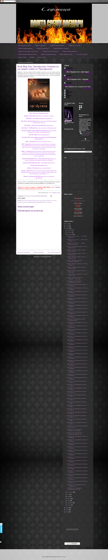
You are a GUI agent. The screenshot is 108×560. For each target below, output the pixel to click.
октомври (69, 234)
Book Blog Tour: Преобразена (44, 202)
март (68, 500)
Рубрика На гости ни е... (75, 45)
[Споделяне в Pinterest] (24, 198)
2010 (67, 509)
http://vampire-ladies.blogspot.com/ (78, 200)
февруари (70, 502)
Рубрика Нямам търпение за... (70, 51)
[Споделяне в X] (21, 198)
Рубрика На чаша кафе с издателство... (28, 51)
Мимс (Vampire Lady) (54, 192)
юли (68, 494)
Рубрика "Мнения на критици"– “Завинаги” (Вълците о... (75, 261)
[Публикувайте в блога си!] (20, 198)
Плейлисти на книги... (52, 200)
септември (70, 492)
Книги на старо (22, 57)
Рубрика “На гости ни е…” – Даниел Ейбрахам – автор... (76, 243)
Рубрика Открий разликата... (57, 45)
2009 (67, 512)
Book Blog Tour (32, 202)
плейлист (44, 200)
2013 (67, 226)
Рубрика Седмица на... (40, 45)
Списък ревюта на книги (24, 45)
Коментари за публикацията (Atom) (42, 256)
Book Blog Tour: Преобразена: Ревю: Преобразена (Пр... (76, 319)
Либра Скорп (35, 200)
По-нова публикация (23, 252)
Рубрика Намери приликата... (25, 48)
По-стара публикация (54, 252)
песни (40, 200)
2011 (67, 507)
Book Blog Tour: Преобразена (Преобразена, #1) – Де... (74, 488)
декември (70, 230)
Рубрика (26, 202)
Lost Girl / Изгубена (82, 54)
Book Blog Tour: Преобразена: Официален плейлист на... (74, 433)
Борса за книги (42, 57)
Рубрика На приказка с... (43, 48)
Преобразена (20, 202)
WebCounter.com (85, 140)
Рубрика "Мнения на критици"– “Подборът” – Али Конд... (75, 278)
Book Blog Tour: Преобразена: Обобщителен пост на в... (74, 281)
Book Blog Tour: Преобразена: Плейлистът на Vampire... (74, 430)
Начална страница (38, 252)
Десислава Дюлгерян (27, 200)
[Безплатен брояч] (85, 133)
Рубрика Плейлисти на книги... (61, 48)
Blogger (64, 556)
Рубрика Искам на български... (51, 51)
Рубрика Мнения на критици (48, 54)
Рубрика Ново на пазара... (66, 54)
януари (69, 505)
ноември (69, 232)
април (69, 498)
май (68, 496)
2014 (67, 223)
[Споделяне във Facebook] (23, 198)
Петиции (32, 57)
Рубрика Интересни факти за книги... (27, 54)
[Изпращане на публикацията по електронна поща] (51, 196)
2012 (67, 228)
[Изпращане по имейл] (18, 198)
